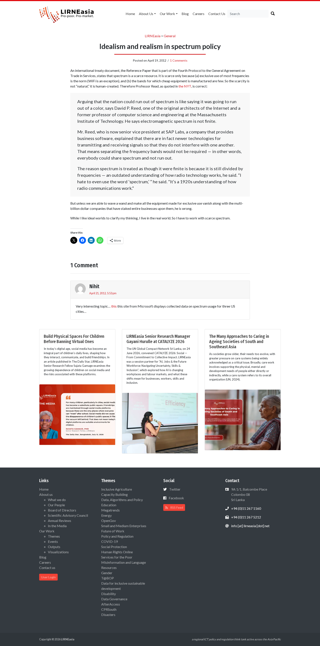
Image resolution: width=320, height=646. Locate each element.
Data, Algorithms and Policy (122, 500)
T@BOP (107, 578)
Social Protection (114, 547)
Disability (108, 594)
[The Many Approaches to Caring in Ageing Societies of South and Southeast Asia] (243, 419)
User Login (48, 577)
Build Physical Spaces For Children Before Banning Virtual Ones (74, 339)
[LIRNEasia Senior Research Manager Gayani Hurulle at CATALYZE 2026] (160, 423)
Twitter (174, 489)
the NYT (185, 86)
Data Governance (114, 599)
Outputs (54, 547)
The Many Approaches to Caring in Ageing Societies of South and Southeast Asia (239, 341)
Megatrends (110, 510)
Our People (56, 505)
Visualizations (58, 552)
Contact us (216, 14)
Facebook (176, 498)
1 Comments (178, 60)
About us (146, 14)
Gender (106, 573)
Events (53, 541)
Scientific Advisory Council (68, 515)
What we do (57, 500)
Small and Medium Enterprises (123, 526)
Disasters (108, 614)
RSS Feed (176, 507)
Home (130, 14)
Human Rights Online (117, 552)
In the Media (57, 526)
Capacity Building (114, 494)
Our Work (167, 14)
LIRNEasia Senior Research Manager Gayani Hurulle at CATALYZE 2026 (158, 339)
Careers (198, 14)
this (114, 306)
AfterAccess (110, 604)
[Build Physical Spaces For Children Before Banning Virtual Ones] (77, 414)
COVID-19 (109, 541)
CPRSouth (108, 609)
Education (108, 505)
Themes (54, 536)
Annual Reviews (59, 520)
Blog (185, 14)
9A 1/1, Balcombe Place (249, 494)
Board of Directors (62, 510)
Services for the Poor (116, 557)
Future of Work (112, 531)
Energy (106, 515)
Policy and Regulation (117, 536)
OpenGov (108, 520)
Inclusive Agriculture (116, 489)
